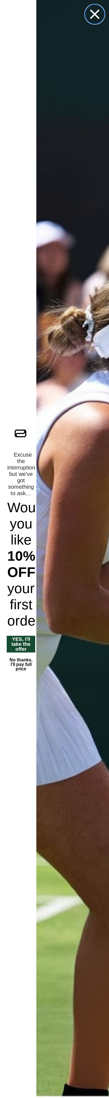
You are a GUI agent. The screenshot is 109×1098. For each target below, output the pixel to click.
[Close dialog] (95, 14)
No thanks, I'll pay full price (21, 664)
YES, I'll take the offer (20, 644)
